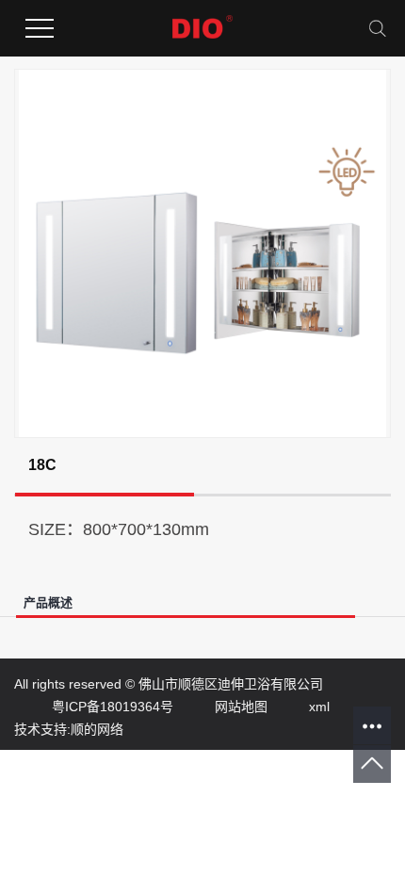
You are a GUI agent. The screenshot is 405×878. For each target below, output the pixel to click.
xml (300, 706)
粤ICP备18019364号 (93, 706)
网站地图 (222, 706)
